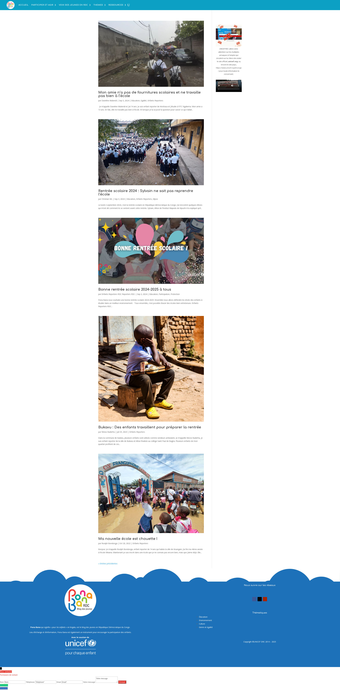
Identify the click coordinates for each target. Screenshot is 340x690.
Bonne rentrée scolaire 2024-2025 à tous (134, 289)
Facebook (4, 688)
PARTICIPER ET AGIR (42, 5)
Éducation (203, 617)
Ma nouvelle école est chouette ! (128, 539)
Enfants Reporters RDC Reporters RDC (118, 294)
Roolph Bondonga (109, 543)
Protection (175, 294)
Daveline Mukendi (109, 100)
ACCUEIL (23, 5)
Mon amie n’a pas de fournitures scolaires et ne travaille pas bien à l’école (149, 94)
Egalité (143, 100)
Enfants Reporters (155, 100)
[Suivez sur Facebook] (254, 599)
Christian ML (107, 199)
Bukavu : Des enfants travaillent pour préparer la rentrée (149, 427)
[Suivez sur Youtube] (265, 599)
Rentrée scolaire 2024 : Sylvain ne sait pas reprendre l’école (145, 192)
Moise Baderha (108, 432)
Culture (202, 624)
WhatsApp (4, 685)
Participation (164, 294)
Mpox (155, 199)
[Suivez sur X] (260, 599)
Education (135, 100)
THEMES (98, 5)
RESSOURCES (116, 5)
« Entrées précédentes (107, 563)
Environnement (205, 620)
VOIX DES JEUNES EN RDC (73, 5)
